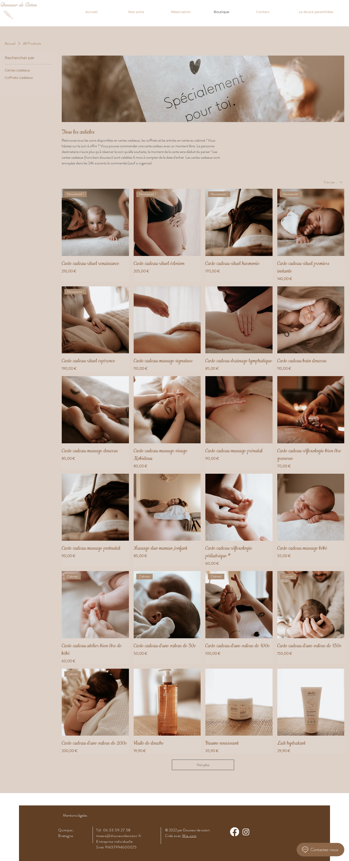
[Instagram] (245, 831)
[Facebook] (234, 831)
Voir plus (203, 764)
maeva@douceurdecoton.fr (118, 835)
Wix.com (189, 835)
